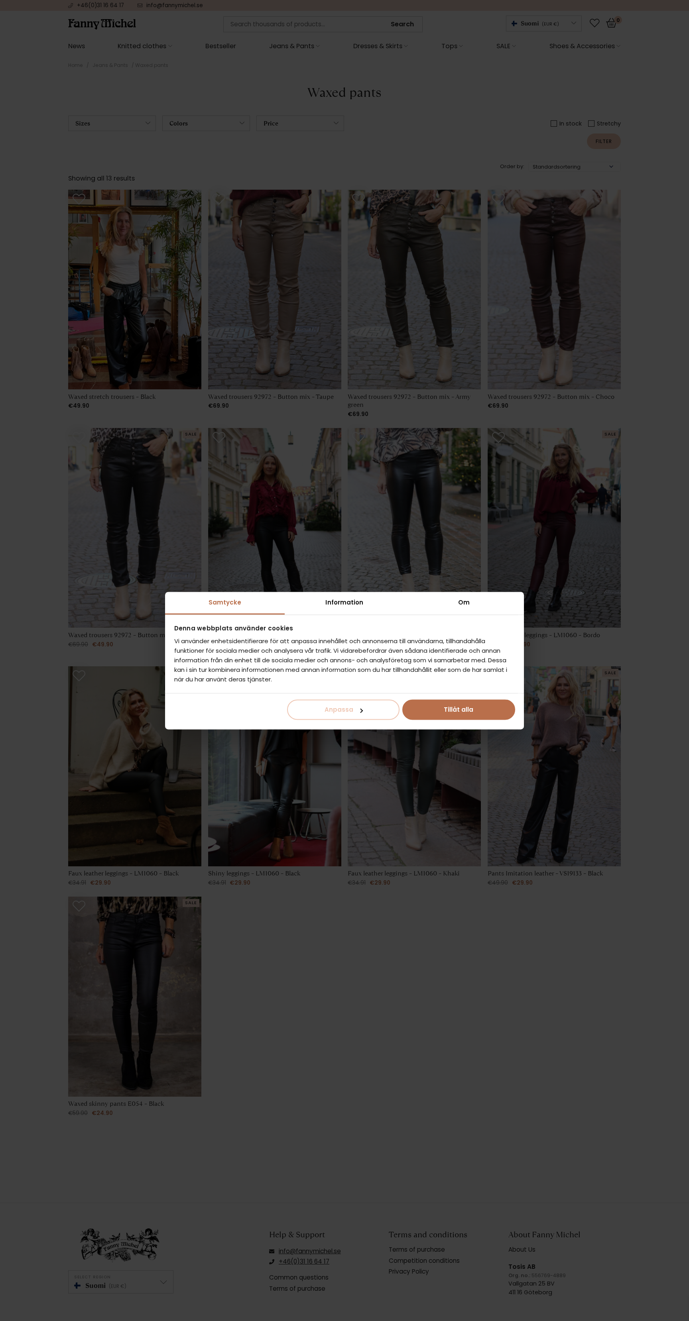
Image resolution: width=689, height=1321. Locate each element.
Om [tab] (464, 602)
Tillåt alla (458, 709)
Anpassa (339, 709)
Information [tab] (344, 602)
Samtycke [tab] (225, 602)
